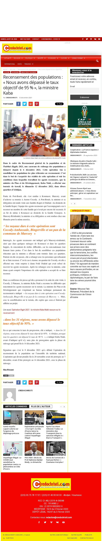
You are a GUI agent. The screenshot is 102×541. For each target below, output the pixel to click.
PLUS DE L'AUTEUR (40, 406)
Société (40, 58)
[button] (97, 61)
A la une (12, 69)
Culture (64, 58)
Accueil (5, 69)
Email (72, 86)
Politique (29, 58)
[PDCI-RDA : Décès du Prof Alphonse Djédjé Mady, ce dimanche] (34, 448)
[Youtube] (99, 39)
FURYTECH (10, 538)
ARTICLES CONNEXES (16, 406)
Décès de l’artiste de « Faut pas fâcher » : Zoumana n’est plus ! (55, 459)
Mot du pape (25, 39)
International (9, 64)
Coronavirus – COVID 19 (50, 39)
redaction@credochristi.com (59, 517)
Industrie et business (28, 72)
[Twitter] (86, 39)
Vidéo (20, 64)
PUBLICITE (88, 535)
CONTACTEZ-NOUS (86, 538)
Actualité (7, 58)
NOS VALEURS (72, 538)
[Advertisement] (51, 18)
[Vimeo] (91, 39)
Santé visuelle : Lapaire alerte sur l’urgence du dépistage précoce (11, 429)
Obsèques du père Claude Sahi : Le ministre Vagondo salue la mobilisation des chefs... (83, 163)
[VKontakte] (95, 39)
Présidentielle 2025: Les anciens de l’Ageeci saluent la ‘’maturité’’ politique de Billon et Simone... (84, 177)
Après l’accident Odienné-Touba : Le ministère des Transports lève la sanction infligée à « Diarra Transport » (54, 432)
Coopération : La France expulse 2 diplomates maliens (84, 150)
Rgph (11, 375)
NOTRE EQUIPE (76, 535)
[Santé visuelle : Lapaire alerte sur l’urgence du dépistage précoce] (12, 417)
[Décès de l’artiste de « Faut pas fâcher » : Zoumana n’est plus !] (55, 448)
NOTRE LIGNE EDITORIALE (59, 535)
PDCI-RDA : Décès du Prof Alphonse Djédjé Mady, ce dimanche (33, 459)
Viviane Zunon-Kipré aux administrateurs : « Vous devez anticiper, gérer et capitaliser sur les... (84, 192)
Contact (35, 39)
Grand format (77, 58)
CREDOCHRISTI (11, 98)
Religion (17, 58)
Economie (52, 58)
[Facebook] (82, 39)
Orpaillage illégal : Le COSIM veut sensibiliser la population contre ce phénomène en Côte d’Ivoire (12, 463)
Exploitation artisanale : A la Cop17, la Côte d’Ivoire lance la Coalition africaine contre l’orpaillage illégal (34, 432)
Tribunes (27, 64)
